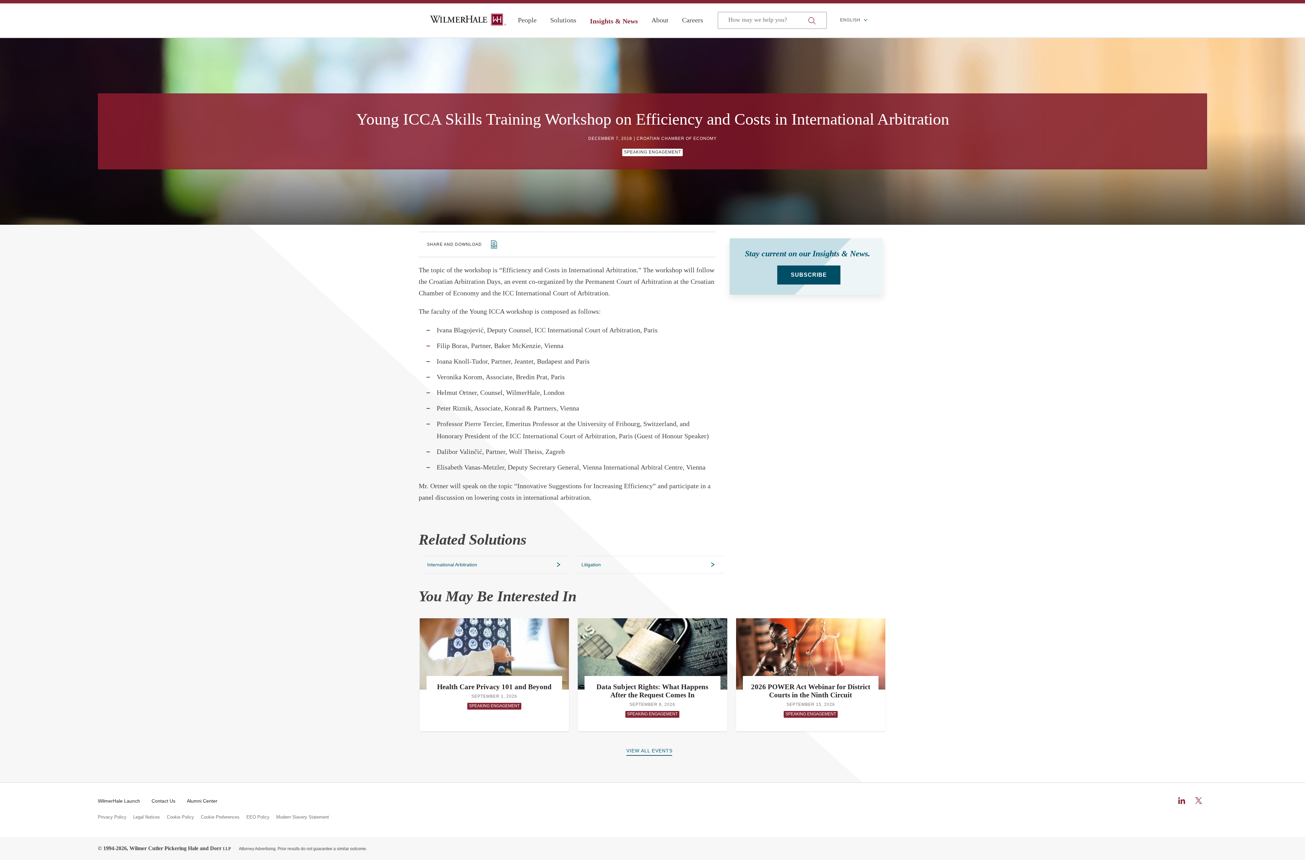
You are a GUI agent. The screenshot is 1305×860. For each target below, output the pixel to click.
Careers (692, 20)
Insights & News (614, 21)
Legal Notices (146, 817)
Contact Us (163, 801)
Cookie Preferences (220, 817)
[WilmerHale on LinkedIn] (1181, 800)
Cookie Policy (180, 817)
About (659, 20)
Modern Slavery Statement (302, 817)
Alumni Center (202, 801)
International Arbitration (452, 564)
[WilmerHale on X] (1198, 800)
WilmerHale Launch (119, 801)
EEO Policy (257, 817)
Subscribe (809, 275)
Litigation (591, 564)
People (527, 20)
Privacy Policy (112, 817)
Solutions (563, 20)
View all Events (649, 750)
